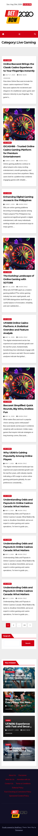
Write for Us (9, 779)
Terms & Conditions (23, 783)
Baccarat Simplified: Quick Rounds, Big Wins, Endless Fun (18, 409)
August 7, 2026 (13, 730)
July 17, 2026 (10, 75)
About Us (12, 775)
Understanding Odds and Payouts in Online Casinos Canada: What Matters (18, 503)
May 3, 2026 (9, 510)
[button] (35, 34)
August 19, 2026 (13, 681)
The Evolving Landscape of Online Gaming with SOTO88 (18, 279)
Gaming (8, 696)
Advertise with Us (23, 779)
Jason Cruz (22, 160)
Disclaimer (22, 775)
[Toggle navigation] (19, 34)
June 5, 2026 (10, 204)
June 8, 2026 (10, 160)
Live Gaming (7, 60)
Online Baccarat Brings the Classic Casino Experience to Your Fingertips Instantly (19, 67)
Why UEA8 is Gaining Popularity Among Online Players (17, 456)
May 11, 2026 (10, 337)
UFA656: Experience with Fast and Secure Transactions (18, 726)
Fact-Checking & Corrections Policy (17, 792)
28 (24, 625)
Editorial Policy (17, 788)
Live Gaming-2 (10, 671)
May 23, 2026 (10, 287)
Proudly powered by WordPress (12, 827)
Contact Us (9, 783)
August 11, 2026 (13, 706)
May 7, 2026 (9, 463)
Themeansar (19, 830)
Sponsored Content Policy (19, 796)
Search (6, 636)
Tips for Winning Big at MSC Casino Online (18, 677)
